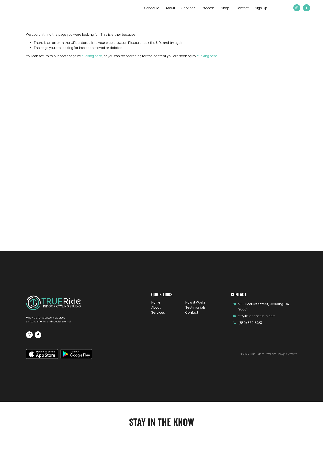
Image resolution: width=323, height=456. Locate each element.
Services (188, 8)
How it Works (195, 302)
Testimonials (195, 307)
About (170, 8)
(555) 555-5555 (59, 421)
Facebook (264, 416)
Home (155, 302)
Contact (242, 8)
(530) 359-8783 (250, 322)
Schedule (151, 8)
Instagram (264, 421)
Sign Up (261, 8)
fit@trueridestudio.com (256, 315)
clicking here (92, 56)
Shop (225, 8)
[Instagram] (296, 7)
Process (208, 8)
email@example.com (59, 416)
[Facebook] (306, 7)
